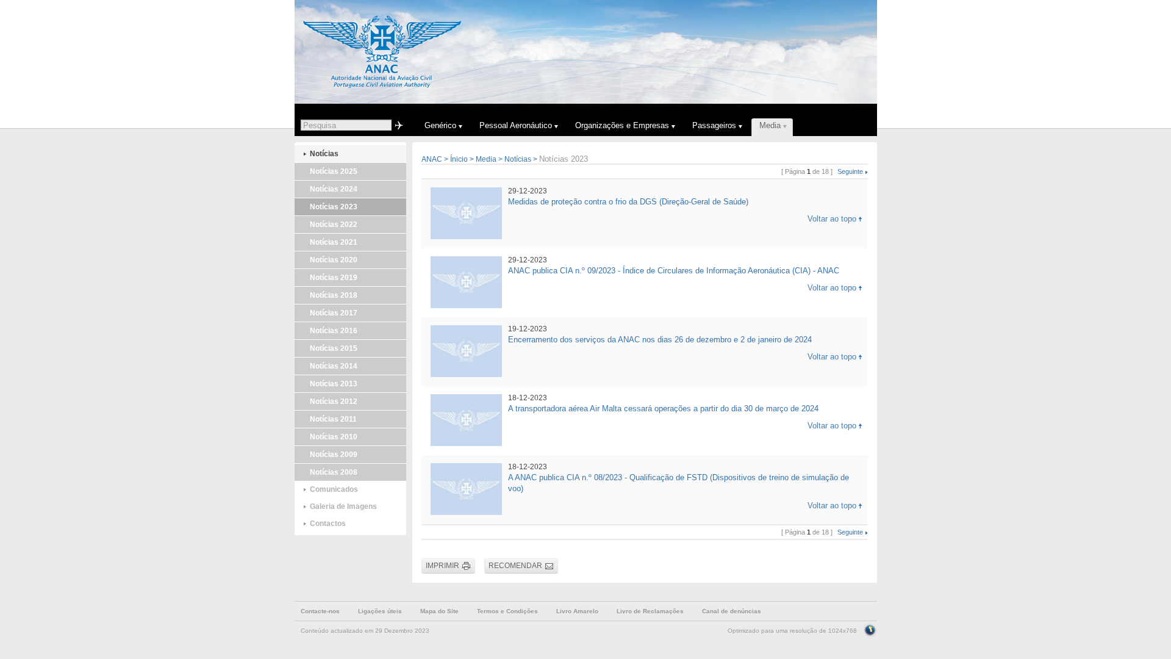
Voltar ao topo (832, 218)
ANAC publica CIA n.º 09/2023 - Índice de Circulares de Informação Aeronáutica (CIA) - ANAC (673, 270)
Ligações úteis (380, 611)
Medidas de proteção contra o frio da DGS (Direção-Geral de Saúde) (628, 201)
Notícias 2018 (333, 295)
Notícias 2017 (333, 313)
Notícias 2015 (333, 348)
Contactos (328, 523)
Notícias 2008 (333, 472)
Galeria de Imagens (343, 506)
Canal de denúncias (731, 611)
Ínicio (459, 159)
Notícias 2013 (333, 384)
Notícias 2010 (333, 437)
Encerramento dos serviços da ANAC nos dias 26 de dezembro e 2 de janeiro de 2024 (660, 339)
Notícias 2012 (333, 401)
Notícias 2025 (333, 171)
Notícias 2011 (333, 419)
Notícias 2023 (333, 207)
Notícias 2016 (333, 330)
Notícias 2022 (333, 224)
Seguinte (850, 171)
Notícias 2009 (333, 454)
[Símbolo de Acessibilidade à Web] (870, 629)
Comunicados (334, 489)
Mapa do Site (439, 611)
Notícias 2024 (333, 189)
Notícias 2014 (333, 366)
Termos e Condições (507, 611)
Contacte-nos (320, 611)
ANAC (431, 159)
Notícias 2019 (333, 277)
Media (486, 159)
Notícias (324, 153)
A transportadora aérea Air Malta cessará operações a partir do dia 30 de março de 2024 (663, 408)
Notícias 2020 (333, 260)
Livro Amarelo (577, 611)
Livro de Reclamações (650, 611)
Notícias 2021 (333, 242)
